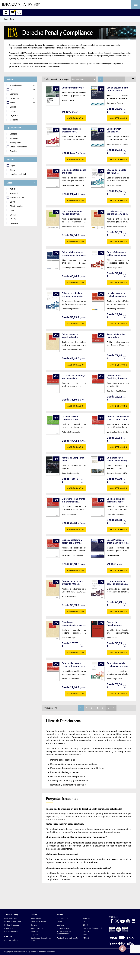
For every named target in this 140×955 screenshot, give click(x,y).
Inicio (6, 19)
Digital (12, 170)
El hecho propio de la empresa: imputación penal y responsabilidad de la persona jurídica (73, 295)
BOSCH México (16, 206)
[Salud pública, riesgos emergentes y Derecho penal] (53, 260)
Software (34, 931)
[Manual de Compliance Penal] (53, 466)
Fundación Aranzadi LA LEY (67, 938)
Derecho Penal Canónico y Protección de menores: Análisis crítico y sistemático (118, 377)
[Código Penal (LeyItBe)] (53, 96)
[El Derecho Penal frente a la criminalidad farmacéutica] (53, 507)
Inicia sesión (6, 12)
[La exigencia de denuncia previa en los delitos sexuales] (98, 219)
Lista (133, 79)
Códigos (13, 134)
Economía (14, 94)
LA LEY (13, 219)
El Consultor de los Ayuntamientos (64, 932)
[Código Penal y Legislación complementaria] (98, 137)
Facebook (111, 921)
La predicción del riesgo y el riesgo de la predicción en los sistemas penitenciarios (73, 377)
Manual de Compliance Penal (73, 459)
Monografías (15, 142)
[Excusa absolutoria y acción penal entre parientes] (53, 548)
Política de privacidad (12, 922)
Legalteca (34, 935)
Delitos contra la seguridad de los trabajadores (70, 336)
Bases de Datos (37, 928)
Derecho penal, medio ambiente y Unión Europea (72, 582)
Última (113, 708)
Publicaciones (36, 918)
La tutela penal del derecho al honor (116, 500)
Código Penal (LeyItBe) (73, 87)
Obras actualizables (18, 147)
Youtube (122, 921)
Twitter (117, 921)
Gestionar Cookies (11, 931)
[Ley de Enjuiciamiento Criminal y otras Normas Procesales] (98, 96)
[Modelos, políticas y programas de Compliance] (53, 137)
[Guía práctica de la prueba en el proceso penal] (98, 671)
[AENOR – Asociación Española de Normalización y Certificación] (118, 931)
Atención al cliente (11, 940)
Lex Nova (14, 223)
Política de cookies (11, 925)
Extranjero (14, 98)
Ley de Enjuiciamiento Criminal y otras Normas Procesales (117, 89)
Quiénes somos (10, 918)
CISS (12, 210)
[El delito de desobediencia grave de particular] (53, 630)
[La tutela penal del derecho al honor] (98, 507)
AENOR (13, 189)
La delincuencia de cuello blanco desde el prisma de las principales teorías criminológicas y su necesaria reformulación (118, 295)
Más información (75, 118)
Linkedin (133, 921)
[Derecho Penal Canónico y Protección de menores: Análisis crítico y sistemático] (98, 383)
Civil (11, 90)
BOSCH (13, 202)
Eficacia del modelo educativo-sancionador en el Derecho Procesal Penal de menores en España (117, 171)
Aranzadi (14, 193)
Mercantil (14, 120)
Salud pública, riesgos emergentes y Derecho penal (73, 253)
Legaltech (14, 115)
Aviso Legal (8, 928)
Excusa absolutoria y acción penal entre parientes (72, 541)
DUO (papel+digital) (18, 174)
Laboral (13, 111)
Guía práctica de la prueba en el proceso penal (117, 665)
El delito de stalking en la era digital (74, 171)
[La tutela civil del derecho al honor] (53, 425)
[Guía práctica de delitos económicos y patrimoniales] (98, 466)
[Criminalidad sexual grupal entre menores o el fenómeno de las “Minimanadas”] (53, 671)
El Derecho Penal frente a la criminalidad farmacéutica (73, 500)
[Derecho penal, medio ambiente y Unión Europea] (53, 589)
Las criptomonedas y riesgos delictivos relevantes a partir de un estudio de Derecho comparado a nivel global (74, 212)
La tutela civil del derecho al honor (70, 418)
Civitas (13, 215)
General (13, 107)
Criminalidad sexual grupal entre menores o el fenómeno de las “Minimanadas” (73, 665)
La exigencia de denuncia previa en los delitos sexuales (118, 212)
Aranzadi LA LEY (17, 197)
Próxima (108, 708)
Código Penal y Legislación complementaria (115, 130)
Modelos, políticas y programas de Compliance (71, 130)
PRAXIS (86, 931)
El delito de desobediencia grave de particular (73, 624)
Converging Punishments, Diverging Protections (117, 624)
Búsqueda (19, 12)
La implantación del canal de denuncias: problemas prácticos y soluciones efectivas (118, 582)
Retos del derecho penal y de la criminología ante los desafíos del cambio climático (117, 336)
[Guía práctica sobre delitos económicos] (98, 260)
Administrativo (16, 85)
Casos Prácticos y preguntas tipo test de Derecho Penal (117, 541)
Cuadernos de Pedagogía (92, 928)
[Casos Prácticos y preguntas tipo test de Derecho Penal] (98, 548)
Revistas (13, 151)
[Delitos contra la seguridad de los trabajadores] (53, 342)
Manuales (14, 138)
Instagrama (128, 921)
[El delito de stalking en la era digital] (53, 178)
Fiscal (12, 103)
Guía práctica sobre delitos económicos (116, 253)
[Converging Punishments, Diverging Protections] (98, 630)
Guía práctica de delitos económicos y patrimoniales (117, 459)
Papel (12, 166)
